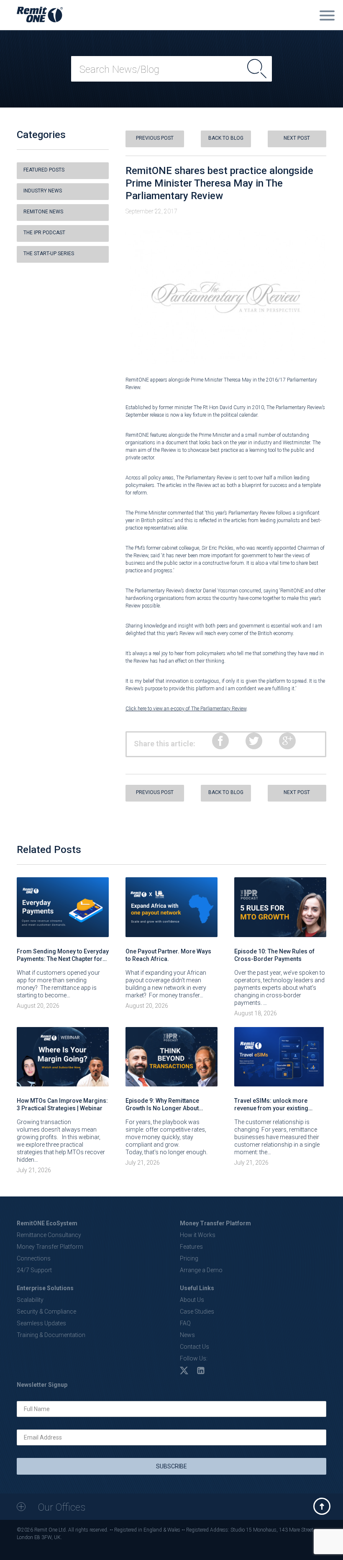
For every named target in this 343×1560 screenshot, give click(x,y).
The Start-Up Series (48, 253)
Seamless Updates (41, 1323)
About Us (192, 1299)
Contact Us (194, 1346)
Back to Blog (225, 138)
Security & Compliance (46, 1311)
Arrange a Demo (201, 1270)
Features (191, 1246)
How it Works (197, 1235)
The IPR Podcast (44, 233)
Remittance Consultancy (49, 1235)
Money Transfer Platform (50, 1246)
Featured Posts (43, 170)
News (187, 1335)
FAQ (185, 1323)
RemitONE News (43, 212)
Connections (34, 1258)
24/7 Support (34, 1270)
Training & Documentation (51, 1335)
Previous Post (155, 138)
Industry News (42, 191)
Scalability (30, 1299)
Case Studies (197, 1311)
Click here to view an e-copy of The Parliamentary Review (185, 709)
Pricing (189, 1258)
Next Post (297, 138)
